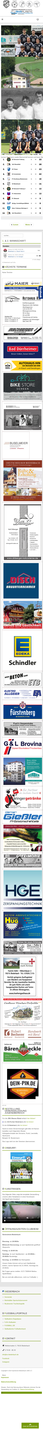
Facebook (5, 1358)
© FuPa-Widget (36, 259)
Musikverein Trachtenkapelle (14, 1304)
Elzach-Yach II (20, 251)
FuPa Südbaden (10, 1322)
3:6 (37, 255)
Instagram (5, 1362)
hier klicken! (31, 1118)
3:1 (39, 250)
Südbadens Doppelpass (13, 1319)
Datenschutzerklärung (27, 1389)
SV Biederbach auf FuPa (8, 262)
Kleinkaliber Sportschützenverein (16, 1300)
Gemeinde (8, 1297)
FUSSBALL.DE (10, 1325)
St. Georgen (20, 256)
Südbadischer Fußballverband (15, 1329)
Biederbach (11, 251)
